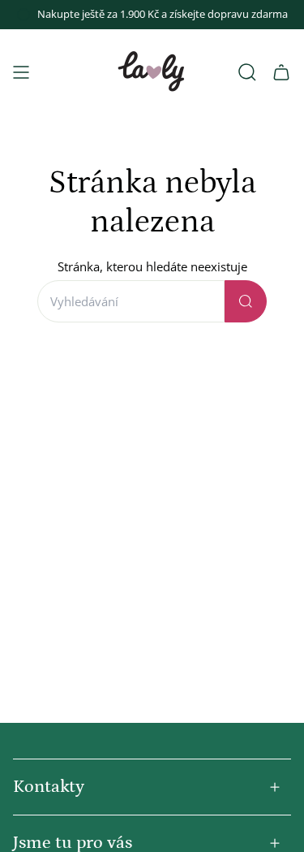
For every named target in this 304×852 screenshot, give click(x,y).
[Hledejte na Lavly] (246, 301)
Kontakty (48, 786)
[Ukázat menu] (21, 72)
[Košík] (281, 72)
